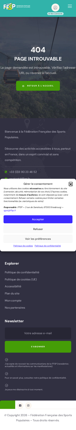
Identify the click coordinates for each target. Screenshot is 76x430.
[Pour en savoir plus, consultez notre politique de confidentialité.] (6, 374)
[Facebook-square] (20, 405)
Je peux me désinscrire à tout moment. (24, 389)
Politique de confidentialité (48, 246)
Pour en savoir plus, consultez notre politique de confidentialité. (35, 377)
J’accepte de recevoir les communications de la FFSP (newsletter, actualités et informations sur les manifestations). (37, 365)
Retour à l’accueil (40, 85)
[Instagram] (28, 405)
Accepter (38, 219)
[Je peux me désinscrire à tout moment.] (6, 385)
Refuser (38, 229)
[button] (70, 184)
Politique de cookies (23, 246)
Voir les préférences (38, 239)
